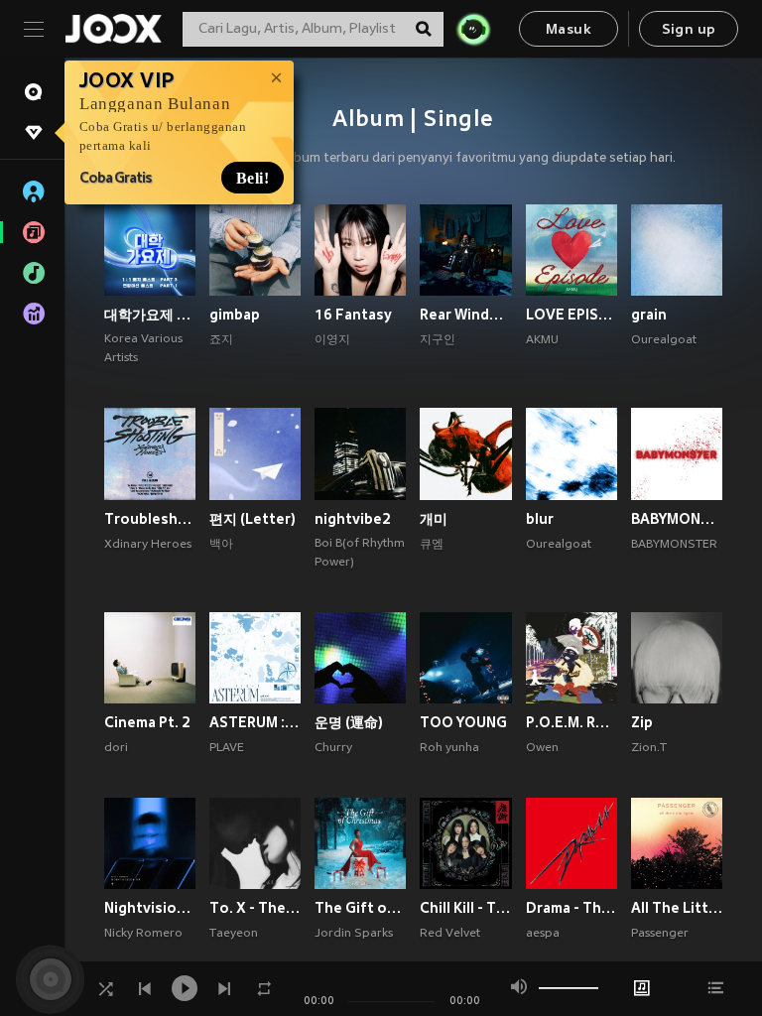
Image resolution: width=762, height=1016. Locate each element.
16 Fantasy (353, 314)
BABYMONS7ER (676, 519)
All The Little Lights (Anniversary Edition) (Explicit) (676, 908)
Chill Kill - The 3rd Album (465, 908)
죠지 (221, 340)
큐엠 (432, 545)
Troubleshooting (149, 519)
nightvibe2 (353, 519)
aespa (543, 934)
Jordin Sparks (354, 934)
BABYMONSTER (674, 545)
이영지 (332, 340)
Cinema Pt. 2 (147, 722)
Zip (642, 722)
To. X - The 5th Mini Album (255, 908)
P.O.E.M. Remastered (571, 722)
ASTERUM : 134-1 (255, 722)
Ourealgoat (664, 340)
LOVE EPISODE (571, 314)
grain (649, 314)
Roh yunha (449, 748)
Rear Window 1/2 (465, 314)
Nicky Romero (143, 934)
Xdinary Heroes (147, 545)
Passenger (660, 934)
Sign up (689, 30)
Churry (333, 748)
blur (540, 519)
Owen (542, 748)
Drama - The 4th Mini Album (571, 908)
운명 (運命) (349, 722)
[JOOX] (113, 29)
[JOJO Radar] (473, 29)
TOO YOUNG (463, 722)
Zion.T (649, 748)
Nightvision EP (149, 908)
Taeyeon (233, 934)
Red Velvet (450, 934)
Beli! (254, 178)
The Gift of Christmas (360, 908)
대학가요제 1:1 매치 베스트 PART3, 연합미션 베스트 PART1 (149, 314)
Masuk (568, 30)
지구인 (437, 340)
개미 (433, 519)
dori (116, 748)
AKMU (542, 340)
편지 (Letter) (252, 519)
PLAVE (226, 748)
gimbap (234, 314)
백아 (221, 545)
